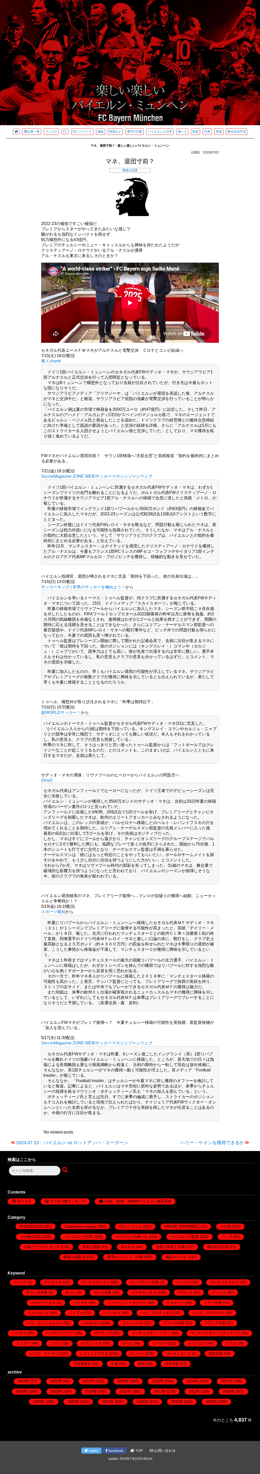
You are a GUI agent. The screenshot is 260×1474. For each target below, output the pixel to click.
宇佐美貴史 (82, 1364)
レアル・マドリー (43, 1353)
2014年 (91, 1391)
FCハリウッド (82, 131)
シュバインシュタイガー (127, 1302)
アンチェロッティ (96, 1282)
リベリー (159, 1343)
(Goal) (46, 780)
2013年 (125, 1391)
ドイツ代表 (213, 1302)
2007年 (108, 1401)
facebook (115, 1451)
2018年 (192, 1381)
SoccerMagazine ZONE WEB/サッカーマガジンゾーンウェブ (96, 476)
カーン (70, 1292)
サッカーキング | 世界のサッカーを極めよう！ (83, 587)
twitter (93, 1451)
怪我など (115, 131)
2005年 (177, 1401)
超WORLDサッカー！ (61, 712)
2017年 (227, 1381)
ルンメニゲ (197, 1343)
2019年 (158, 1381)
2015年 (56, 1391)
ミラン (55, 1343)
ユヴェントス (91, 1343)
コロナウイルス (43, 1302)
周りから (128, 1247)
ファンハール (132, 1323)
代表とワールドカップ (41, 1247)
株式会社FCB (237, 131)
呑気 (219, 131)
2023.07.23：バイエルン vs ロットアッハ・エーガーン (72, 1142)
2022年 (56, 1381)
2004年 (211, 1401)
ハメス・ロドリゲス (208, 1313)
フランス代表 (214, 1323)
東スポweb (51, 361)
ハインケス (112, 1313)
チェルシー (175, 1302)
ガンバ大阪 (102, 1292)
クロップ (185, 1292)
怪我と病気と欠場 (170, 1247)
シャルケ (80, 1302)
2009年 (39, 1401)
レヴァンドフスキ (94, 1353)
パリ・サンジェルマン (44, 1323)
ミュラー (23, 1343)
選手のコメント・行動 (125, 1257)
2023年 (23, 1381)
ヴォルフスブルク (224, 1282)
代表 (207, 131)
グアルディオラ (143, 1292)
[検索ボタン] (65, 1170)
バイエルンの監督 (184, 1237)
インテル (183, 1282)
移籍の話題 (130, 170)
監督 (195, 131)
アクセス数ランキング (68, 1201)
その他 (225, 1226)
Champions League (80, 1226)
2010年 (228, 1391)
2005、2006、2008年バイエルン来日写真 (137, 1201)
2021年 (88, 1381)
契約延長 (216, 1353)
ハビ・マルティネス (157, 1313)
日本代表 (172, 1364)
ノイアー (76, 1313)
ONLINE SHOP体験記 (182, 1226)
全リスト (24, 1201)
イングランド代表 (144, 1282)
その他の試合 (30, 1237)
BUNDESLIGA (31, 1226)
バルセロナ (91, 1323)
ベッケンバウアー (60, 1333)
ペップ (227, 1237)
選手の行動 (134, 131)
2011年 (194, 1391)
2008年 (73, 1401)
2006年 (142, 1401)
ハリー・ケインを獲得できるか (212, 1142)
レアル (230, 1343)
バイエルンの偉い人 (132, 1237)
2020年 (123, 1381)
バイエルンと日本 (160, 131)
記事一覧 (33, 131)
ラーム (127, 1343)
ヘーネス (19, 1333)
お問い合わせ (164, 1451)
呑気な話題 (91, 1247)
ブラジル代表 (173, 1323)
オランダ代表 (36, 1292)
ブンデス (51, 131)
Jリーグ (20, 1282)
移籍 (101, 131)
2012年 (160, 1391)
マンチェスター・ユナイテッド (215, 1333)
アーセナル (53, 1282)
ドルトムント (38, 1313)
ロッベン (137, 1353)
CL (65, 131)
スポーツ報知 (53, 912)
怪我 (141, 1364)
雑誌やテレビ (176, 1257)
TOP (138, 1451)
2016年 (22, 1391)
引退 (114, 1364)
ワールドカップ (178, 1353)
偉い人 (182, 131)
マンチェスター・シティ (151, 1333)
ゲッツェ (219, 1292)
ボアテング (103, 1333)
